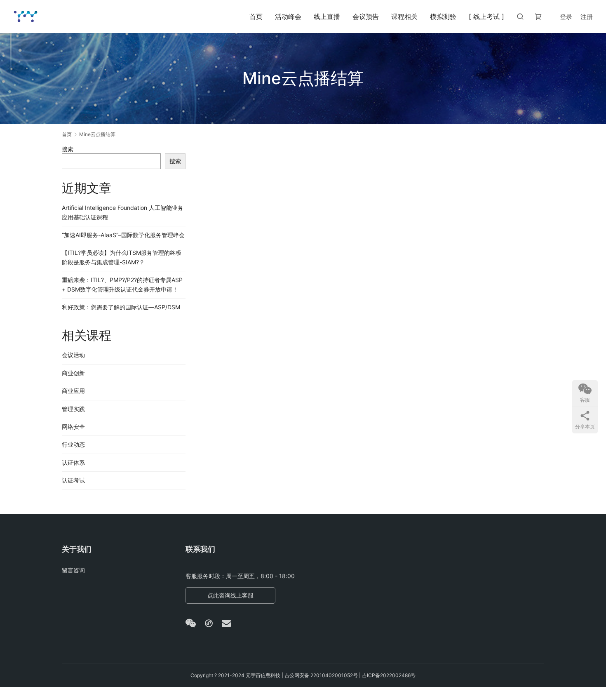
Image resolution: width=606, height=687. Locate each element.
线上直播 (327, 16)
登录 (566, 17)
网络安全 (73, 426)
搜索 (67, 149)
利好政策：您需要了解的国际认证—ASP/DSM (121, 307)
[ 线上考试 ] (486, 16)
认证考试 (73, 480)
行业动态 (73, 444)
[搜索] (520, 16)
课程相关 (404, 16)
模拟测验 (443, 16)
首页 (256, 16)
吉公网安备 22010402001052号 (321, 675)
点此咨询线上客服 (230, 595)
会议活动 (73, 354)
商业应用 (73, 390)
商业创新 (73, 372)
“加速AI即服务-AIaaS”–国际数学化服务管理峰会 (123, 234)
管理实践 (73, 408)
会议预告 (365, 16)
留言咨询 (73, 570)
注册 (586, 17)
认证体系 (73, 462)
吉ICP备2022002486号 (389, 675)
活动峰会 (288, 16)
